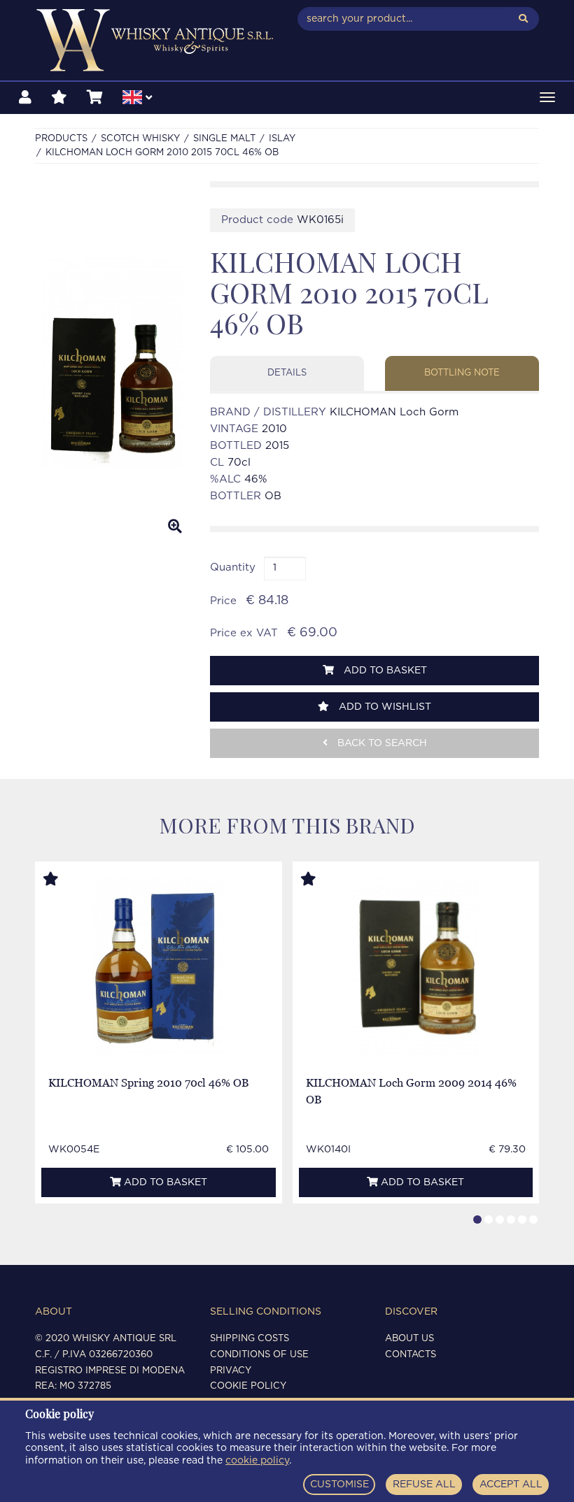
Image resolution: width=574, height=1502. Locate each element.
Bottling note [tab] (462, 373)
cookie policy (257, 1461)
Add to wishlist (383, 707)
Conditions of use (259, 1354)
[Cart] (94, 98)
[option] (112, 363)
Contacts (410, 1354)
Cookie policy (248, 1386)
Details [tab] (287, 373)
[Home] (155, 40)
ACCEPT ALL (510, 1484)
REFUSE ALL (424, 1484)
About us (409, 1338)
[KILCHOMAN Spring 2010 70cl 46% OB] (158, 966)
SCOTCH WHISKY (140, 138)
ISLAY (282, 138)
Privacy (230, 1370)
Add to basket (384, 670)
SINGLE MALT (224, 138)
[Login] (25, 98)
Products (61, 138)
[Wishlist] (59, 98)
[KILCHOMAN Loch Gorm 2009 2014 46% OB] (415, 966)
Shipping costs (249, 1338)
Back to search (381, 743)
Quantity (232, 567)
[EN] (137, 99)
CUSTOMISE (339, 1484)
